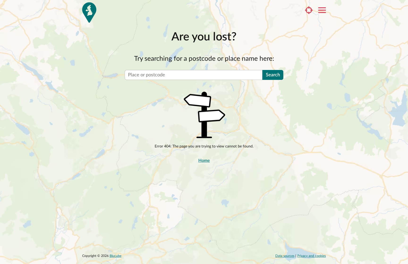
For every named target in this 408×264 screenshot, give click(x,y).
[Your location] (309, 10)
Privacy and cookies (311, 256)
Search (273, 75)
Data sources (284, 256)
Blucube (115, 256)
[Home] (89, 12)
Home (204, 161)
